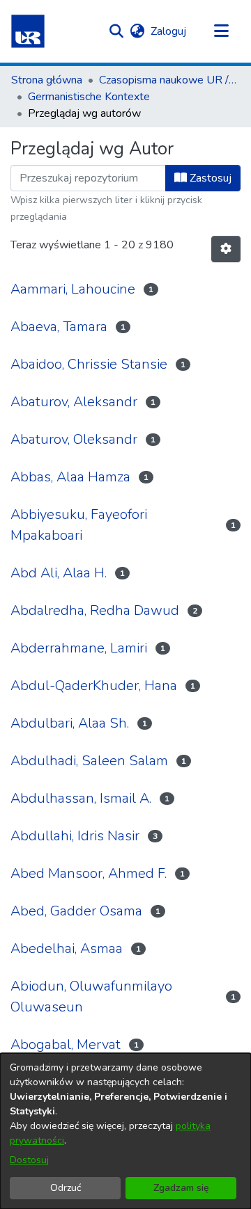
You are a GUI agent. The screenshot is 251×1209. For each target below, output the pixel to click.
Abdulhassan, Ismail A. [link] (80, 798)
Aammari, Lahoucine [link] (72, 289)
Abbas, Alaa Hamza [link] (70, 476)
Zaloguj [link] (169, 31)
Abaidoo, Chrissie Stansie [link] (88, 364)
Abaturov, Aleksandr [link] (73, 401)
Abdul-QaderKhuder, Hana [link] (93, 685)
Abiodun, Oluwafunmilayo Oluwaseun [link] (91, 996)
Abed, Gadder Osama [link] (76, 911)
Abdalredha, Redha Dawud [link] (94, 610)
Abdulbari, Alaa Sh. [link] (69, 723)
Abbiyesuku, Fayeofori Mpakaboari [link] (78, 525)
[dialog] (125, 1131)
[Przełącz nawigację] (221, 31)
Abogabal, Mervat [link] (65, 1044)
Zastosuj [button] (209, 178)
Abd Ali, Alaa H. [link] (58, 572)
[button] (27, 31)
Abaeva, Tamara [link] (58, 326)
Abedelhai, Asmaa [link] (66, 948)
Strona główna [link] (46, 80)
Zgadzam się (181, 1187)
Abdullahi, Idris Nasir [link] (74, 835)
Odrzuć (65, 1187)
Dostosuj (29, 1160)
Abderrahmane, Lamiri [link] (78, 648)
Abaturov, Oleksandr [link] (73, 439)
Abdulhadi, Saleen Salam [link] (89, 760)
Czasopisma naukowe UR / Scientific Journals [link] (168, 80)
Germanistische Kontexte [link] (89, 96)
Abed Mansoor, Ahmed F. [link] (88, 873)
